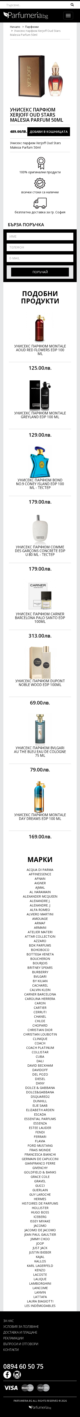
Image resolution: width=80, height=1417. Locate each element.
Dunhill (40, 1101)
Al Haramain (40, 892)
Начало (15, 27)
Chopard (40, 1025)
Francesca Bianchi (40, 1154)
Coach (40, 1043)
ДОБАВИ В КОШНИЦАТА (49, 131)
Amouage (40, 918)
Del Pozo (40, 1074)
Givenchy (40, 1168)
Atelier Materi (40, 932)
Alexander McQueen (40, 896)
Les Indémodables (40, 1306)
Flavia (40, 1141)
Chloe (40, 1021)
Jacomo (40, 1225)
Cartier (40, 1007)
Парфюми (32, 27)
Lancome (40, 1288)
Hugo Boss (40, 1212)
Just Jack (40, 1248)
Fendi (40, 1132)
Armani (40, 927)
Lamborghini (40, 1283)
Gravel (40, 1181)
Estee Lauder (40, 1128)
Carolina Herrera (40, 999)
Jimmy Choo (40, 1239)
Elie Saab (40, 1105)
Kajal (40, 1257)
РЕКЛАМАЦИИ (13, 1338)
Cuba (40, 1056)
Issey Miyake (40, 1221)
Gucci (40, 1185)
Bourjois (40, 963)
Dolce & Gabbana (40, 1088)
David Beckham (40, 1065)
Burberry (40, 972)
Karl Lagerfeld (40, 1266)
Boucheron (40, 959)
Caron (40, 1003)
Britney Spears (40, 967)
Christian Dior (40, 1030)
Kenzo (40, 1270)
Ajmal (40, 887)
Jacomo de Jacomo (40, 1230)
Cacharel (40, 985)
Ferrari (40, 1136)
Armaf (40, 923)
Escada (40, 1114)
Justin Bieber (40, 1252)
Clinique (40, 1039)
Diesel (40, 1079)
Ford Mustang (40, 1145)
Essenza (40, 1123)
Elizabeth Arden (40, 1110)
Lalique (40, 1279)
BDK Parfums (40, 945)
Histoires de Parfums (40, 1203)
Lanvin (40, 1292)
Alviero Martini (40, 914)
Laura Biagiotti (40, 1301)
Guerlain (40, 1190)
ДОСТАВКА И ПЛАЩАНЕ (20, 1332)
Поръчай (40, 272)
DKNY (40, 1083)
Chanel (40, 1016)
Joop (40, 1243)
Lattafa (40, 1297)
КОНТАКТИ (11, 1350)
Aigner (40, 883)
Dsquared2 (40, 1096)
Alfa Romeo (40, 910)
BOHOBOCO (40, 950)
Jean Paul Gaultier (40, 1234)
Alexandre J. (40, 901)
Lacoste (40, 1274)
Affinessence (40, 874)
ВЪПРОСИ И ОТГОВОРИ (20, 1344)
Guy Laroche (40, 1194)
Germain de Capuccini (40, 1159)
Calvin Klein (40, 990)
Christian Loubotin (40, 1034)
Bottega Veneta (40, 954)
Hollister (40, 1208)
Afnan (40, 878)
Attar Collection (40, 936)
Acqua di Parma (40, 870)
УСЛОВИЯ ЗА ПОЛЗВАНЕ (21, 1326)
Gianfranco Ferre (40, 1163)
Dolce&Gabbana (40, 1092)
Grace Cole (40, 1177)
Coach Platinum (40, 1048)
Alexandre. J (40, 905)
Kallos (40, 1261)
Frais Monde (40, 1150)
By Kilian (40, 981)
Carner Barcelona (40, 994)
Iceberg (40, 1217)
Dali (40, 1061)
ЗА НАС (8, 1321)
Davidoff (40, 1070)
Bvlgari (40, 976)
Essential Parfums (40, 1119)
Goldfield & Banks (40, 1172)
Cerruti (40, 1012)
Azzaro (40, 941)
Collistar (40, 1052)
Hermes (40, 1199)
